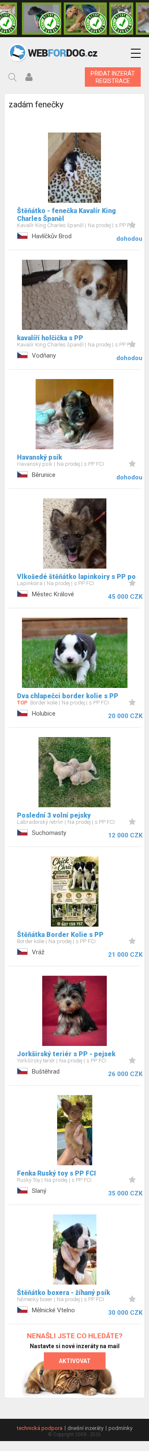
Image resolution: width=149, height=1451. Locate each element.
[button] (136, 53)
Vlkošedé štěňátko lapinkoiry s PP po (76, 577)
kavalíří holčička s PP (50, 338)
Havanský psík (39, 457)
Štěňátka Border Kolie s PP (60, 935)
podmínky (120, 1428)
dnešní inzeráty (85, 1428)
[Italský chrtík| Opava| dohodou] (121, 18)
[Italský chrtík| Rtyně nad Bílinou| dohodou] (41, 18)
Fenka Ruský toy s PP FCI (56, 1173)
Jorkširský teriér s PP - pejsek (66, 1054)
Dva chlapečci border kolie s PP (67, 696)
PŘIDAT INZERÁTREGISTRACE (113, 77)
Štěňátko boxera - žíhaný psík (63, 1293)
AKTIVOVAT (75, 1361)
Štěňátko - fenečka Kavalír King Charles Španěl (66, 215)
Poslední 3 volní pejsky (54, 815)
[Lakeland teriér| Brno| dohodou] (85, 18)
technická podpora (39, 1428)
